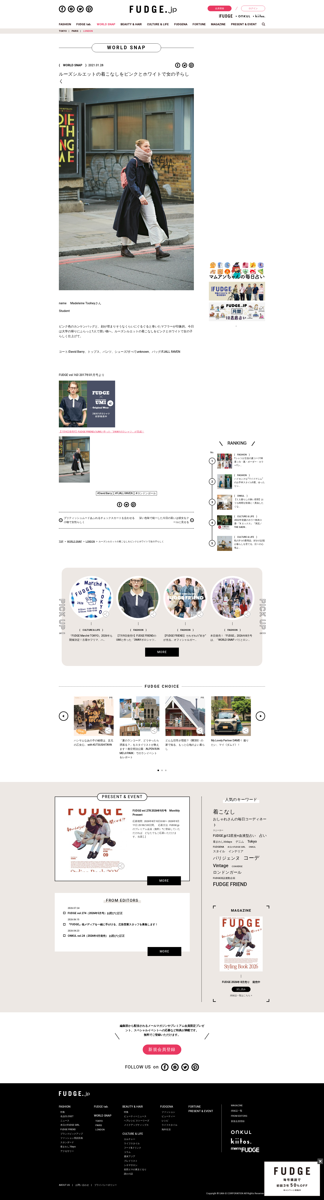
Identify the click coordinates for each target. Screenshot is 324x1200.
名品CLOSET (67, 1116)
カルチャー (129, 1139)
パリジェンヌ (226, 858)
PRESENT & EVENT (244, 24)
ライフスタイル (132, 1143)
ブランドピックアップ (71, 1133)
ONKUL (252, 847)
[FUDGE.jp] (153, 9)
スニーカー (218, 830)
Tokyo (252, 841)
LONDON (88, 31)
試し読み (241, 989)
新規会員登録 (162, 1050)
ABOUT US (64, 1185)
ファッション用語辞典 (71, 1138)
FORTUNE (199, 24)
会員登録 (219, 8)
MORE (164, 881)
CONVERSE (237, 866)
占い (263, 835)
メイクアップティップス (136, 1125)
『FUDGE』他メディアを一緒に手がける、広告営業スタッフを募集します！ (113, 924)
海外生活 (166, 1129)
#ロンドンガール (146, 493)
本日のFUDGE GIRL (236, 847)
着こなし (224, 812)
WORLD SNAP (106, 24)
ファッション (168, 1112)
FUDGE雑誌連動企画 (224, 878)
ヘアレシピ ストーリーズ (136, 1120)
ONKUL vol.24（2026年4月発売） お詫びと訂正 (96, 936)
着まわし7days (68, 1146)
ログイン (253, 8)
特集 (62, 1112)
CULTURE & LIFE (158, 24)
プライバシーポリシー (105, 1185)
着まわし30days (222, 842)
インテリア (235, 851)
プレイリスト (130, 1161)
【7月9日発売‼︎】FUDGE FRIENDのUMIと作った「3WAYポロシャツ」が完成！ (101, 432)
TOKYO (63, 31)
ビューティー (168, 1116)
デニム (240, 842)
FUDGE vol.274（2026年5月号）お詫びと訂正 (95, 913)
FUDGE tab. (83, 24)
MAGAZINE (218, 24)
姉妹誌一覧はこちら (240, 995)
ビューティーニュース (135, 1116)
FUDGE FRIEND (230, 884)
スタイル (219, 851)
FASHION (65, 24)
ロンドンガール (227, 872)
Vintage (220, 865)
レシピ (165, 1120)
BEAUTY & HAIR (131, 24)
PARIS (75, 31)
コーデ (251, 858)
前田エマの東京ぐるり (135, 1169)
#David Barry (104, 493)
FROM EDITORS (239, 1116)
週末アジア (129, 1156)
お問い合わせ (82, 1185)
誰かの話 (128, 1173)
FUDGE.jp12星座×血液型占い (234, 835)
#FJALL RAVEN (124, 493)
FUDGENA (180, 24)
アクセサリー (67, 1151)
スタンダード (67, 1142)
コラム (127, 1152)
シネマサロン (130, 1165)
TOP (61, 541)
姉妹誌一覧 (236, 1110)
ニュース (64, 1120)
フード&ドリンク (132, 1147)
